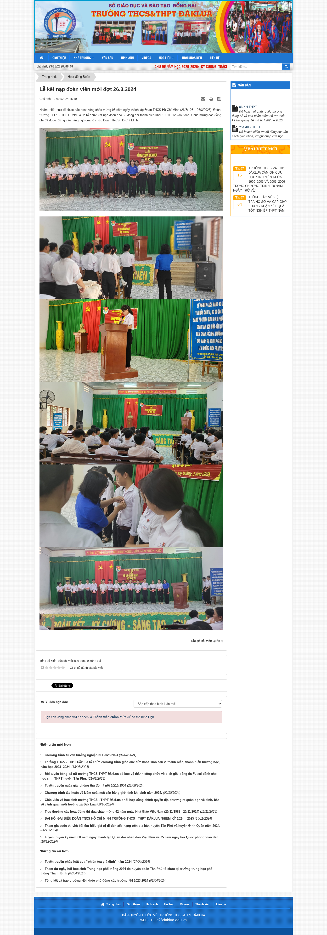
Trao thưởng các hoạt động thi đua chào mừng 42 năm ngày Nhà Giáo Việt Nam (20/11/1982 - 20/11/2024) (122, 811)
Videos (184, 904)
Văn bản (244, 85)
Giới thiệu (133, 904)
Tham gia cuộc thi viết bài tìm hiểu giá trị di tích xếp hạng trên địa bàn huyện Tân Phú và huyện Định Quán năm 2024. (132, 825)
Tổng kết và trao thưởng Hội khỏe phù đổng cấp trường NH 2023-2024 (96, 880)
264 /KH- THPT (249, 111)
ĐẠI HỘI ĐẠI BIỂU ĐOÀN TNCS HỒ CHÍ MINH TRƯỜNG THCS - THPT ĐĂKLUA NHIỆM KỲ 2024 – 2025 (119, 818)
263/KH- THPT (249, 132)
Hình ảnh (152, 904)
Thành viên (202, 904)
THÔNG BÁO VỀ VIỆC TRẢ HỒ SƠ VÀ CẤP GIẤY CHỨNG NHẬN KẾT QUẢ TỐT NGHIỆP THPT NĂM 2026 (260, 184)
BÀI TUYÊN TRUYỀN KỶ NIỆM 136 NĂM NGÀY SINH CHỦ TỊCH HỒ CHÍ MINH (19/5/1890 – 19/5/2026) (258, 209)
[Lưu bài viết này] (219, 99)
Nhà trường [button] (83, 58)
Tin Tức (169, 904)
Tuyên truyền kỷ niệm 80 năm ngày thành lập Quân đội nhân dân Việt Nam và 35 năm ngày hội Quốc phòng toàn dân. (132, 837)
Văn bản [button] (107, 58)
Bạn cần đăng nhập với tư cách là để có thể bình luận (99, 717)
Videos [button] (146, 58)
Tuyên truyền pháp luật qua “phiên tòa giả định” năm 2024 (88, 861)
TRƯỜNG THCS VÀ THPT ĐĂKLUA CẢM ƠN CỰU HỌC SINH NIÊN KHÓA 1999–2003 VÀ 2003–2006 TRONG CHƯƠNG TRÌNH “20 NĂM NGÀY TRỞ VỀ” (259, 158)
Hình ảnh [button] (127, 58)
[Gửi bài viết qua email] (203, 99)
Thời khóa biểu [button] (192, 58)
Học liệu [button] (165, 58)
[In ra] (211, 99)
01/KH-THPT (248, 91)
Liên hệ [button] (215, 58)
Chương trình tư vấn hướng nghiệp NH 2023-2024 (81, 755)
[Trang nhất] (42, 58)
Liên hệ (221, 904)
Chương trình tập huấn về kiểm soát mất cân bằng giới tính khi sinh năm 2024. (103, 792)
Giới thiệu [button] (59, 58)
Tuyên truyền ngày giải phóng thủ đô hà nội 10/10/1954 (85, 785)
